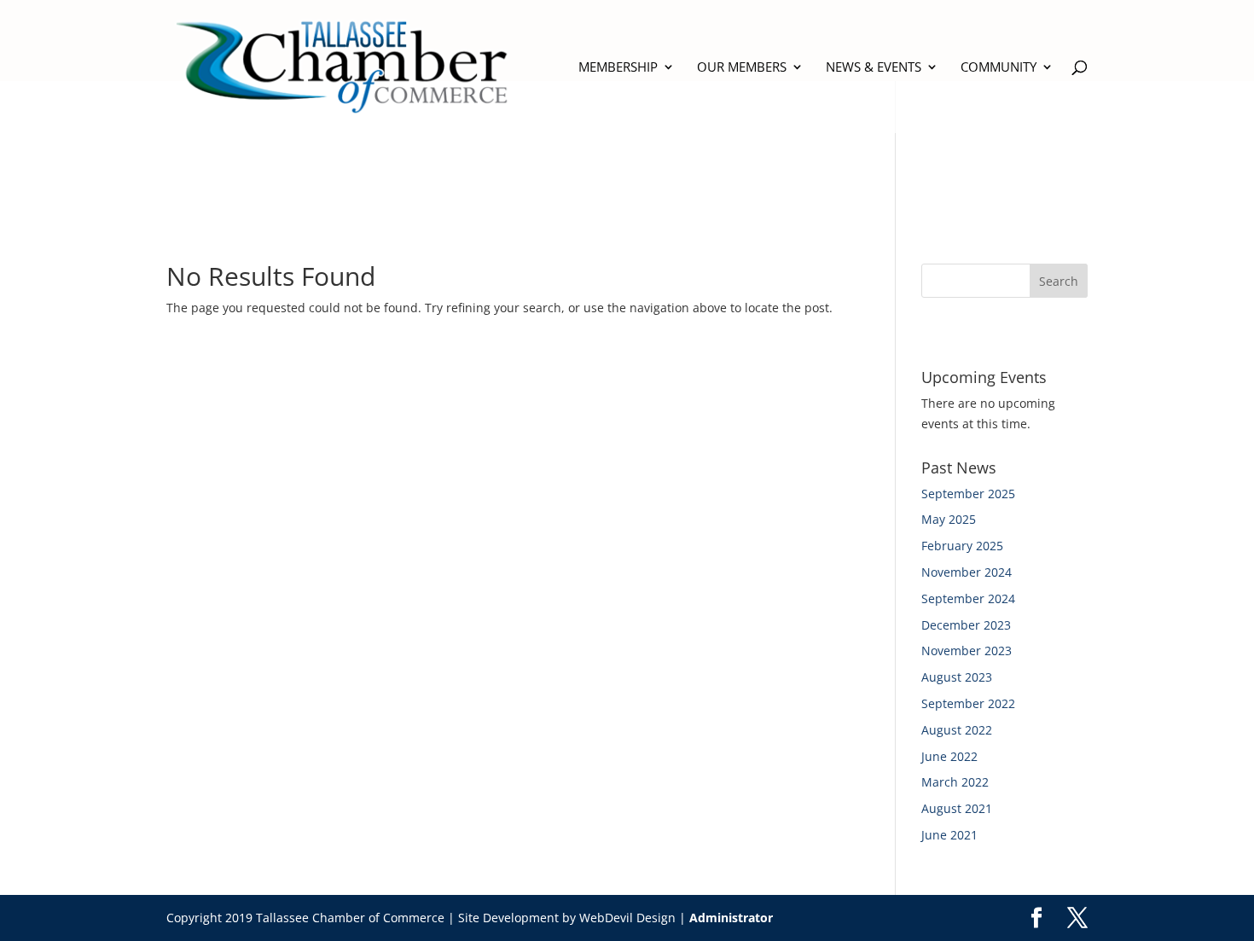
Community (998, 68)
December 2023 (966, 625)
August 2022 (956, 730)
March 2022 (955, 782)
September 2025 (968, 493)
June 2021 (949, 835)
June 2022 (949, 756)
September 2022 (968, 703)
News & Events (873, 68)
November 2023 (966, 650)
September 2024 (968, 598)
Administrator (731, 917)
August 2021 (956, 808)
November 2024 (966, 572)
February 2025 (962, 545)
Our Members (742, 68)
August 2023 (956, 677)
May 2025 (948, 519)
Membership (618, 68)
